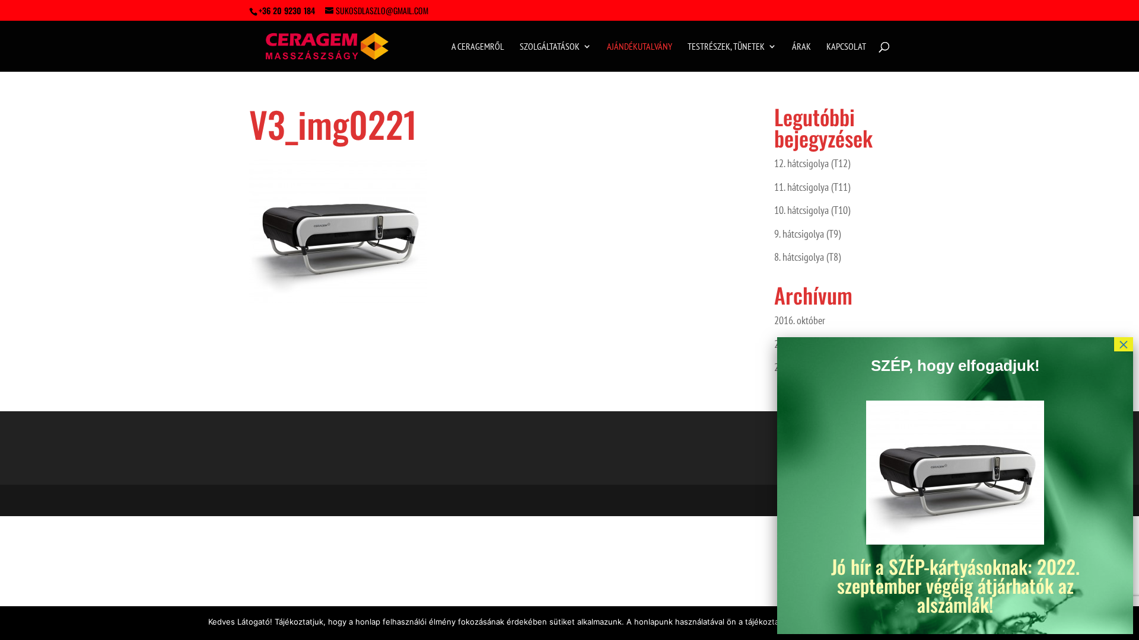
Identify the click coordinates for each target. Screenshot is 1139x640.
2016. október (799, 320)
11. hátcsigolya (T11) (812, 187)
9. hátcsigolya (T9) (807, 234)
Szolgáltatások (550, 47)
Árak (801, 47)
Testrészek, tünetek (726, 47)
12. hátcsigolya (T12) (812, 163)
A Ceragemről (477, 47)
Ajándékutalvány (639, 47)
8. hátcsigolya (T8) (807, 257)
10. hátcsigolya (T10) (812, 210)
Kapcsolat (846, 47)
